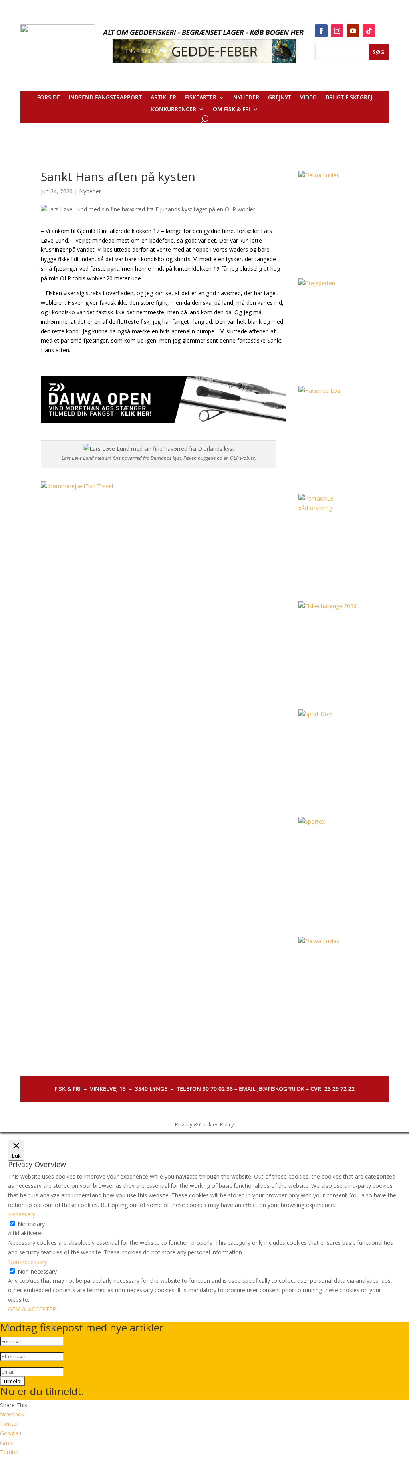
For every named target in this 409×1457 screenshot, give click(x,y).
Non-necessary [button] (27, 1262)
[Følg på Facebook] (321, 30)
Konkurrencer (173, 109)
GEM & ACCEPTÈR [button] (32, 1309)
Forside (48, 98)
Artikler (163, 98)
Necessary (31, 1224)
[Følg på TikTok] (369, 30)
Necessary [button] (21, 1214)
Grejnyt (279, 98)
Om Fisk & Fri (231, 109)
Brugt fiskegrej (349, 98)
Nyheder (246, 98)
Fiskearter (200, 98)
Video (308, 98)
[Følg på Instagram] (337, 30)
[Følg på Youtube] (353, 30)
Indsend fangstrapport (105, 98)
